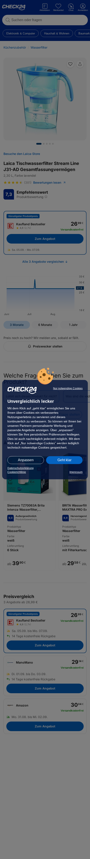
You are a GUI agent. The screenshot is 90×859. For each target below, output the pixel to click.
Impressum (76, 472)
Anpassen (26, 460)
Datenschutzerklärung (20, 468)
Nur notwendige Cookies (68, 388)
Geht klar (64, 460)
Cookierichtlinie (16, 472)
